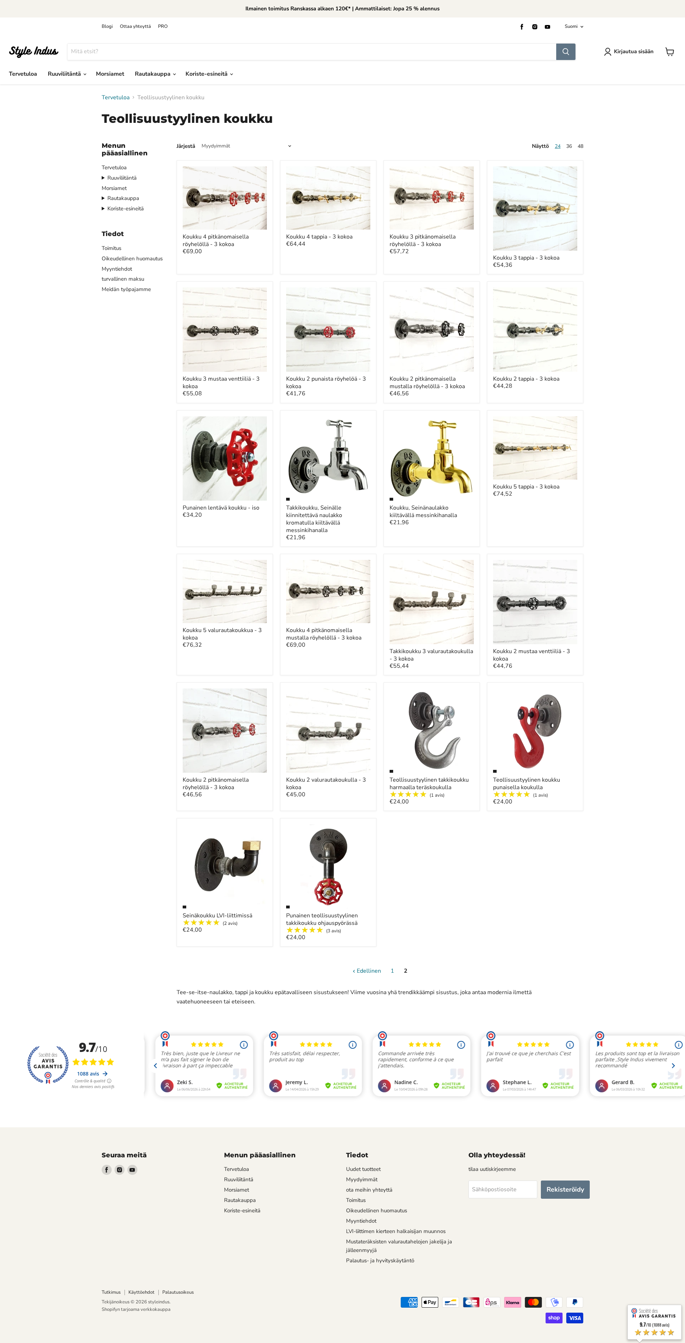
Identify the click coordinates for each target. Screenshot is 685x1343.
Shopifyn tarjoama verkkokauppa (136, 1309)
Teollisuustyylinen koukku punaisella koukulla (526, 783)
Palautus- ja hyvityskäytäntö (380, 1260)
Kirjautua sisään (634, 51)
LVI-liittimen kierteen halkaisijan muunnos (396, 1231)
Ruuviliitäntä (65, 74)
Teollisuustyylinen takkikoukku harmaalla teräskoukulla (429, 783)
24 (557, 146)
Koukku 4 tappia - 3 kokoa (319, 237)
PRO (163, 26)
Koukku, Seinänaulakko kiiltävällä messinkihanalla (423, 511)
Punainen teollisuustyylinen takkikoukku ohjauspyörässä (322, 919)
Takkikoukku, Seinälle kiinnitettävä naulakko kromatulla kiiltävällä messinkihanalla (314, 519)
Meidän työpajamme (126, 289)
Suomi (571, 26)
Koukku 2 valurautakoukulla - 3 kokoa (326, 783)
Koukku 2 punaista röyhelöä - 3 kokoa (326, 382)
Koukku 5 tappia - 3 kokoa (526, 487)
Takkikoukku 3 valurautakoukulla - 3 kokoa (431, 655)
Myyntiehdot (117, 268)
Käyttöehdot (141, 1292)
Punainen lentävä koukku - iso (221, 508)
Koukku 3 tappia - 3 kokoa (526, 258)
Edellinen (368, 971)
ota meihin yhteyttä (369, 1189)
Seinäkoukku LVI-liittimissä (217, 915)
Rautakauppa (153, 74)
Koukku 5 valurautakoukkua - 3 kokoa (222, 634)
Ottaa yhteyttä (135, 26)
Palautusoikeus (178, 1292)
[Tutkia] (565, 52)
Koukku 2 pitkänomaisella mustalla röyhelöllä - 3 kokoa (427, 382)
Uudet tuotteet (363, 1169)
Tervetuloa (23, 74)
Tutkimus (111, 1292)
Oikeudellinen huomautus (132, 258)
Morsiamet (110, 74)
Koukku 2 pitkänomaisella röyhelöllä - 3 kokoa (216, 783)
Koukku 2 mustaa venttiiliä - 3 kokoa (531, 655)
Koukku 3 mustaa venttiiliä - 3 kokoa (221, 382)
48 (580, 146)
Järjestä (186, 146)
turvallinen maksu (123, 278)
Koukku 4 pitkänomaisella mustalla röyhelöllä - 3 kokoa (323, 634)
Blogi (107, 26)
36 (569, 146)
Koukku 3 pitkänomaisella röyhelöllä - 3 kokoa (423, 240)
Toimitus (111, 248)
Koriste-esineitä (207, 74)
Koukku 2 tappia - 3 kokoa (526, 379)
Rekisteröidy (565, 1189)
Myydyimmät (361, 1179)
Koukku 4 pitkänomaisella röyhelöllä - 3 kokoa (216, 240)
